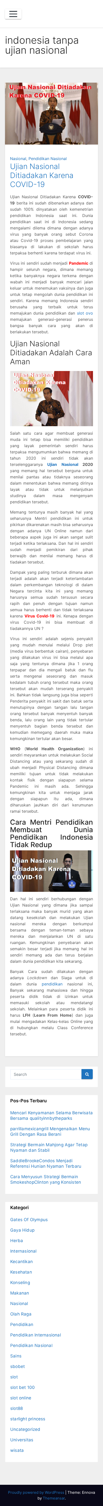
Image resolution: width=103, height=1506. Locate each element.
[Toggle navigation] (13, 14)
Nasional (18, 158)
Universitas (21, 1439)
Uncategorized (25, 1429)
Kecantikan (21, 1261)
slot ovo (85, 313)
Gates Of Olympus (29, 1219)
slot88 (16, 1408)
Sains (16, 1355)
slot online (20, 1397)
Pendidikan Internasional (35, 1334)
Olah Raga (21, 1314)
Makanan (19, 1293)
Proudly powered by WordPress (36, 1492)
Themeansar (54, 1498)
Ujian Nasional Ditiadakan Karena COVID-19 (42, 175)
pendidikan (52, 983)
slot (14, 1376)
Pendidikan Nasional (47, 158)
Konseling (20, 1282)
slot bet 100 (22, 1387)
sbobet (17, 1366)
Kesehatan (21, 1272)
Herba (16, 1240)
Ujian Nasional (62, 464)
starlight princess (28, 1418)
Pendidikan (21, 1324)
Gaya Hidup (22, 1230)
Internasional (23, 1251)
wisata (17, 1450)
